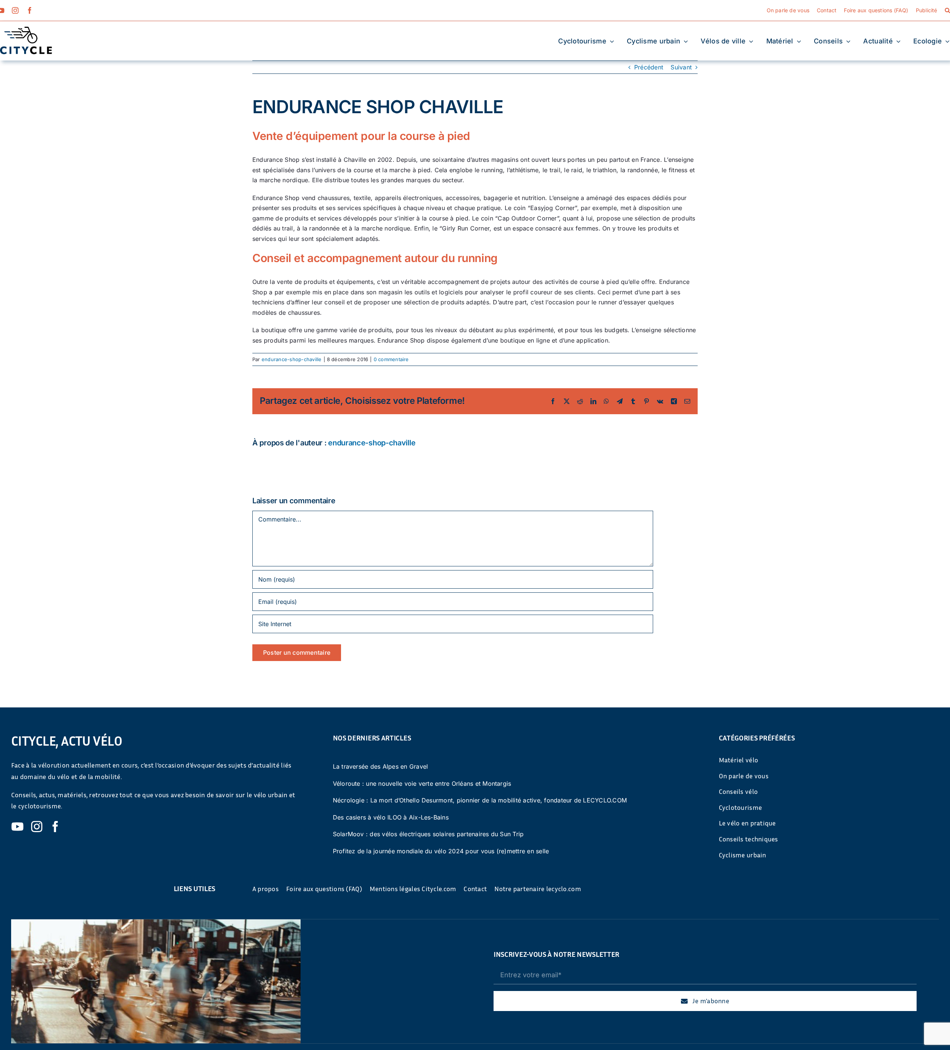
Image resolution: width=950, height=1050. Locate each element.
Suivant (681, 67)
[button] (947, 10)
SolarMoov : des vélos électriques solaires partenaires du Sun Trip (428, 834)
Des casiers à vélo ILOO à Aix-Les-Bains (391, 817)
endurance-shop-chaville (292, 359)
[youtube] (17, 826)
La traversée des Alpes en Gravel (380, 766)
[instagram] (15, 10)
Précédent (648, 67)
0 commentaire (391, 359)
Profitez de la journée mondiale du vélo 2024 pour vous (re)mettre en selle (441, 851)
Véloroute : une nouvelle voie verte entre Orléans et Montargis (422, 783)
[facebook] (29, 10)
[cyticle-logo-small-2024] (26, 29)
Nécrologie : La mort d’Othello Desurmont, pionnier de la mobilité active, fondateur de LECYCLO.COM (480, 800)
